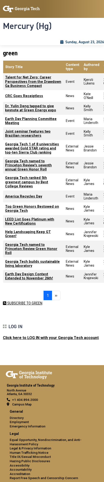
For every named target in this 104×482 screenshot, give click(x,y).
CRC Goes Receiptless (24, 96)
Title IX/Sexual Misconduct (30, 457)
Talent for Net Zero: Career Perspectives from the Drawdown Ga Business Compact (33, 81)
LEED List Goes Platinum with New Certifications (29, 221)
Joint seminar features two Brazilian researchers (28, 133)
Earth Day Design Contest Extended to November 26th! (29, 276)
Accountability (21, 469)
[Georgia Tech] (29, 374)
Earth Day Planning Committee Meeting (31, 121)
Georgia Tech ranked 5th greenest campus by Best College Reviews (26, 182)
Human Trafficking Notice (29, 452)
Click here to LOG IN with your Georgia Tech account (51, 337)
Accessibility (20, 465)
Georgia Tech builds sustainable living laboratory (32, 264)
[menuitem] (52, 419)
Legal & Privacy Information (30, 448)
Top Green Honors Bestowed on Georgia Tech (32, 209)
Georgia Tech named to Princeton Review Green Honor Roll (31, 249)
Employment (19, 422)
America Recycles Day (23, 196)
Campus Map (22, 404)
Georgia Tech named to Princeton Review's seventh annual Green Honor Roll (28, 165)
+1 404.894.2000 (25, 400)
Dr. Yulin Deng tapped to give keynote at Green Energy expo (30, 108)
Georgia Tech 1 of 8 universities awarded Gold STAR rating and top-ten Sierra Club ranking (32, 148)
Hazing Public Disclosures (30, 461)
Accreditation (20, 474)
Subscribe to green (24, 303)
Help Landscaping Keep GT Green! (28, 234)
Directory (17, 418)
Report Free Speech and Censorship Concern (44, 478)
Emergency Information (27, 426)
